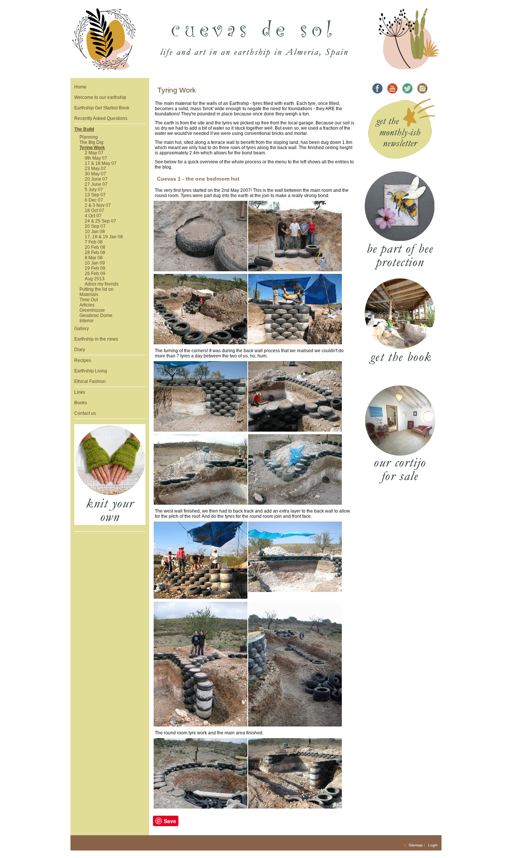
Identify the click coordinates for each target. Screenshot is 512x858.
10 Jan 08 (95, 231)
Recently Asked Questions (100, 118)
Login (433, 845)
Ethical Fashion (90, 381)
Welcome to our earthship (100, 97)
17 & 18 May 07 (101, 163)
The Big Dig (91, 142)
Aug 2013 (95, 278)
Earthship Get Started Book (101, 108)
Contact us (85, 413)
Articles (86, 305)
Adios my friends (101, 284)
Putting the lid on (96, 289)
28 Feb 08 (95, 252)
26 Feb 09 (95, 273)
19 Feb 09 (95, 268)
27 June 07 (96, 184)
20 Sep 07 (95, 226)
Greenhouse (92, 310)
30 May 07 (95, 173)
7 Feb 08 (94, 242)
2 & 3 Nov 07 (98, 205)
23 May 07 (95, 168)
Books (80, 402)
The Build (84, 129)
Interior (86, 320)
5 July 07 (94, 189)
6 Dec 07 (94, 200)
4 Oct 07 (93, 215)
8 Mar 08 (94, 257)
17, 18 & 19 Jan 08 (104, 236)
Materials (88, 294)
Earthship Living (90, 371)
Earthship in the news (96, 339)
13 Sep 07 (95, 194)
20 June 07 (96, 179)
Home (80, 87)
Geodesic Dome (95, 315)
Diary (79, 349)
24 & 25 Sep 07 (100, 221)
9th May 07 (96, 158)
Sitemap (416, 845)
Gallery (81, 328)
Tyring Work (92, 147)
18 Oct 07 (94, 210)
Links (79, 392)
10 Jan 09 (95, 263)
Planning (88, 137)
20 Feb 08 (95, 247)
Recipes (82, 360)
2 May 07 (94, 152)
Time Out (88, 299)
